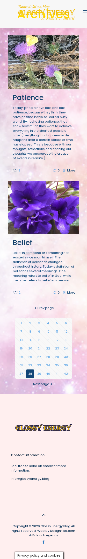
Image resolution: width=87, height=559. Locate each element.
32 (30, 365)
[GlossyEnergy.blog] (46, 20)
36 (66, 365)
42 (66, 373)
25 (21, 357)
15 (39, 340)
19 (21, 348)
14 (30, 340)
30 (66, 357)
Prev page (45, 308)
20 (30, 348)
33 (39, 365)
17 (57, 340)
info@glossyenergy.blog (30, 478)
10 (48, 331)
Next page (41, 384)
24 (66, 348)
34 (48, 365)
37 (21, 373)
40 (48, 373)
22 (48, 348)
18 (66, 340)
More (71, 170)
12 (66, 331)
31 (21, 365)
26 (30, 357)
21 (39, 348)
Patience (28, 97)
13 (21, 340)
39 (39, 373)
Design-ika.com (62, 530)
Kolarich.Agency (45, 535)
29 (57, 357)
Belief (22, 242)
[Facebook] (43, 542)
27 (39, 357)
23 (57, 348)
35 (57, 365)
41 (56, 373)
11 (57, 331)
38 (30, 373)
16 (48, 340)
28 (48, 357)
